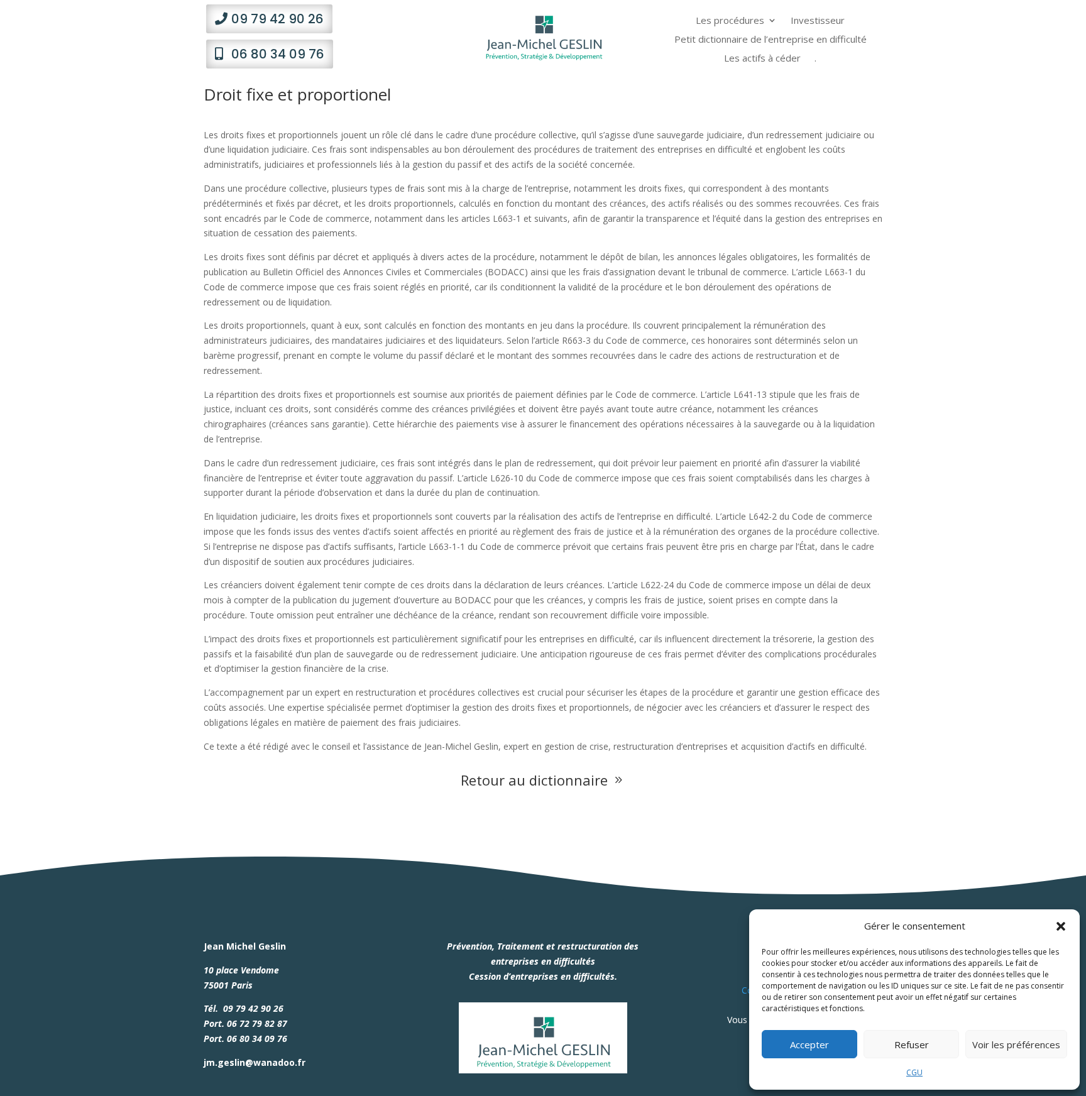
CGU (914, 1072)
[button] (1061, 926)
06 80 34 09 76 (277, 54)
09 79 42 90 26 (277, 19)
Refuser (911, 1044)
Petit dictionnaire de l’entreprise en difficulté (770, 40)
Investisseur (818, 21)
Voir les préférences (1016, 1044)
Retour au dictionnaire (543, 779)
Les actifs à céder (762, 58)
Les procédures (730, 21)
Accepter (809, 1044)
